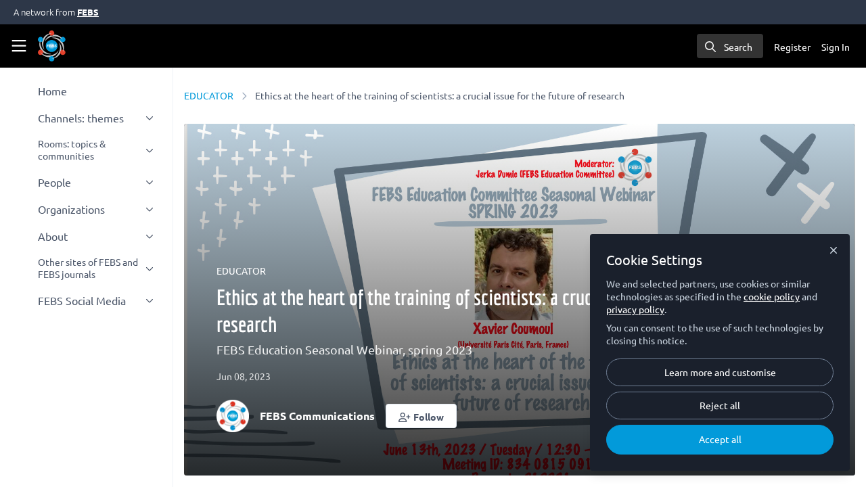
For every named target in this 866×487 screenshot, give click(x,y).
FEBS (88, 12)
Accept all (720, 439)
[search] (730, 46)
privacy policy (635, 309)
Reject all (720, 405)
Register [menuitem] (792, 47)
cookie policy (772, 296)
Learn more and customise (720, 372)
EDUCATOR (208, 95)
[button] (421, 416)
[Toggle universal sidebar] (19, 46)
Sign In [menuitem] (835, 47)
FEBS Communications (317, 416)
